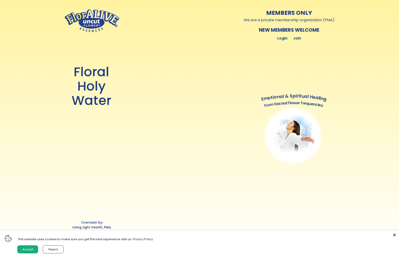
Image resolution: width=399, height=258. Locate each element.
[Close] (394, 235)
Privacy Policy (143, 239)
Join (297, 38)
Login (282, 38)
